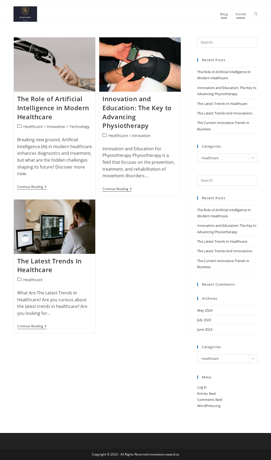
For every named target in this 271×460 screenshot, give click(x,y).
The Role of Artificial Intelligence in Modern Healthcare (53, 107)
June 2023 (204, 329)
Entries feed (206, 393)
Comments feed (209, 399)
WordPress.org (208, 405)
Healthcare (33, 126)
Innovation (56, 126)
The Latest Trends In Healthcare (49, 265)
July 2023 (204, 319)
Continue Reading (32, 187)
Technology (79, 126)
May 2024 (204, 310)
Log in (202, 387)
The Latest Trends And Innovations (224, 113)
